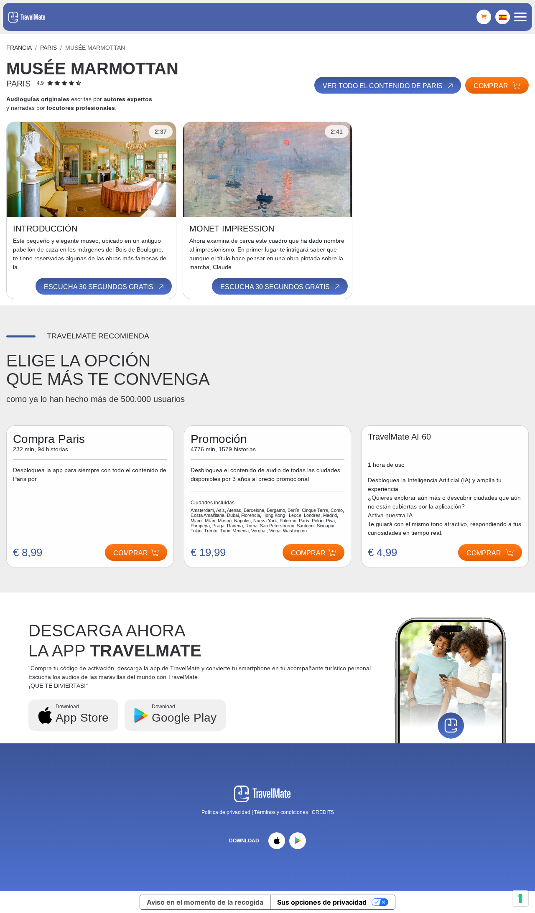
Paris (48, 47)
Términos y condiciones (281, 812)
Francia (19, 47)
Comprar (492, 85)
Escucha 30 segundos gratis (99, 286)
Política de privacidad (225, 812)
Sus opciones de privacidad (322, 902)
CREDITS (323, 812)
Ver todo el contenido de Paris (383, 85)
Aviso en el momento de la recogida (205, 902)
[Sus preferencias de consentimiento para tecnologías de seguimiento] (520, 898)
